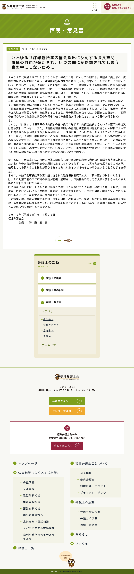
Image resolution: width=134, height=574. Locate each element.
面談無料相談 (31, 502)
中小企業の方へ (33, 515)
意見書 (48, 330)
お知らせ (81, 534)
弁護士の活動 (85, 502)
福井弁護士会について (91, 463)
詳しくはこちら (63, 446)
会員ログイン (60, 401)
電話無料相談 (31, 495)
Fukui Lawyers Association (70, 571)
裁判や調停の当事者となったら (39, 536)
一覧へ (68, 240)
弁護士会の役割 (90, 512)
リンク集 (81, 544)
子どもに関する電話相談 (39, 528)
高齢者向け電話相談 (36, 521)
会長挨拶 (86, 473)
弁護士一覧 (26, 548)
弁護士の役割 (89, 518)
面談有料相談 (31, 508)
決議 (47, 336)
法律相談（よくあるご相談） (39, 473)
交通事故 (28, 489)
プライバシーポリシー (94, 492)
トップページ (28, 463)
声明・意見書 (89, 525)
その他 (48, 319)
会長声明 (50, 324)
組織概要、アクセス (93, 486)
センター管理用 (61, 411)
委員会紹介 (87, 479)
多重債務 (28, 482)
